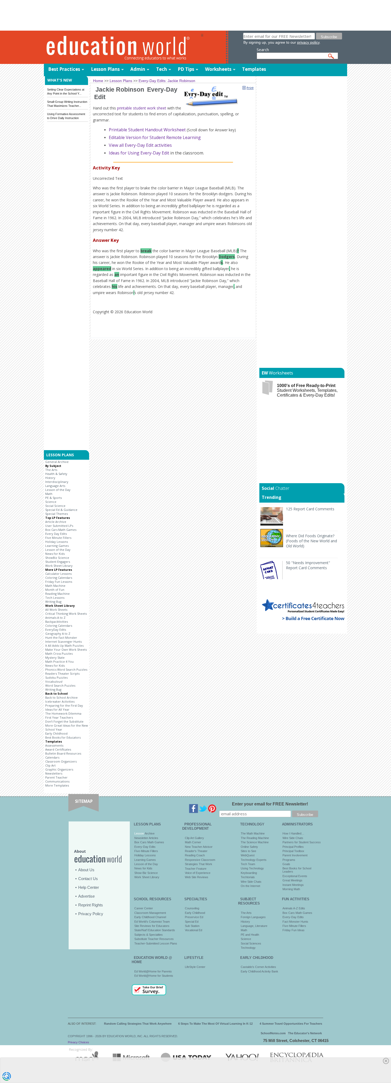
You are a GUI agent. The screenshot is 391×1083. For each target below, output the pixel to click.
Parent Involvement (294, 855)
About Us (86, 870)
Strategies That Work (198, 864)
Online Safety (249, 846)
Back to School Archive (61, 697)
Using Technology (252, 868)
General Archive (57, 462)
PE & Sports (53, 498)
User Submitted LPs (59, 526)
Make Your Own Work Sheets (66, 650)
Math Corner (193, 842)
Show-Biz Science (146, 872)
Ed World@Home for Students (153, 975)
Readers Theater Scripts (62, 673)
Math (48, 494)
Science (50, 502)
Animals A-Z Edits (293, 908)
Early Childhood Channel (150, 917)
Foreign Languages (253, 917)
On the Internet (250, 885)
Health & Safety (56, 474)
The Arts (51, 470)
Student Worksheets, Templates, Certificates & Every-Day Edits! (307, 390)
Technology (248, 947)
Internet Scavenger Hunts (63, 642)
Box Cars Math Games (60, 530)
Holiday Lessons (56, 542)
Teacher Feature (195, 868)
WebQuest (248, 855)
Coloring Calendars (58, 578)
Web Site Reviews (196, 877)
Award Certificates (58, 749)
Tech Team (248, 864)
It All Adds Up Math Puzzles (64, 646)
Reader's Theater (196, 851)
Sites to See (248, 851)
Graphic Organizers (59, 769)
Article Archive (55, 522)
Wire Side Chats (251, 881)
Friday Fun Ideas (293, 930)
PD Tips (186, 69)
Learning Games (57, 546)
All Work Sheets (56, 610)
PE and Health (250, 934)
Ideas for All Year (57, 709)
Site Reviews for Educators (151, 925)
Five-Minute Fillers (146, 851)
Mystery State (55, 657)
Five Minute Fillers (58, 538)
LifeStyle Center (195, 966)
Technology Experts (254, 859)
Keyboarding (249, 872)
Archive (149, 833)
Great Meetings (292, 880)
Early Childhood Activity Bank (259, 971)
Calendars (52, 757)
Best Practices (64, 69)
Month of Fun (54, 590)
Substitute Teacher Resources (154, 938)
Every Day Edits (56, 534)
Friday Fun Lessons (58, 582)
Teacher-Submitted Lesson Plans (155, 943)
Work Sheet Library (59, 566)
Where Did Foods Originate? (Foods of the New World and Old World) (311, 540)
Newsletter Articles (146, 838)
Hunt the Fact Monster (61, 638)
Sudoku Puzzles (56, 677)
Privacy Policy (90, 913)
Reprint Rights (90, 905)
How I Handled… (293, 833)
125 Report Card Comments (310, 508)
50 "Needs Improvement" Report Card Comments (308, 565)
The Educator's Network (305, 1033)
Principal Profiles (293, 846)
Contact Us (88, 878)
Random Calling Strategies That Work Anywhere (138, 1023)
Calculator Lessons (58, 574)
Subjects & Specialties (148, 934)
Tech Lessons (54, 598)
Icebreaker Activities (59, 701)
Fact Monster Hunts (295, 921)
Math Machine (55, 586)
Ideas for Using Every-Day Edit (139, 153)
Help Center (88, 887)
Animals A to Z (55, 618)
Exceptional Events (294, 876)
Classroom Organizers (61, 761)
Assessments (54, 745)
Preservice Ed (194, 917)
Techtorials (248, 877)
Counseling (192, 908)
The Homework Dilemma (63, 713)
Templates (254, 69)
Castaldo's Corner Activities (258, 966)
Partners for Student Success (301, 842)
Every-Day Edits (145, 846)
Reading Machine (57, 594)
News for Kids (55, 554)
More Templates (57, 785)
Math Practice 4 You (59, 661)
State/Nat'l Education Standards (154, 930)
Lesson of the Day (57, 490)
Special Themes (56, 514)
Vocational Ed (193, 930)
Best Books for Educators (63, 737)
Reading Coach (195, 855)
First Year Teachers (59, 717)
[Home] (122, 48)
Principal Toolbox (293, 851)
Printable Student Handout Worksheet (148, 130)
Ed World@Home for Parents (153, 971)
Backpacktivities (56, 622)
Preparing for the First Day (64, 705)
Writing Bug (53, 602)
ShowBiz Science (57, 558)
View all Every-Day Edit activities (140, 145)
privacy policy (308, 42)
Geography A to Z (57, 634)
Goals (286, 864)
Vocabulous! (54, 681)
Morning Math (291, 889)
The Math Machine (253, 833)
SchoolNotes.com (273, 1033)
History (50, 478)
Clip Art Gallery (194, 838)
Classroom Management (150, 912)
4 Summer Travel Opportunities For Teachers (291, 1023)
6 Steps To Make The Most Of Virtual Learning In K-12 (215, 1023)
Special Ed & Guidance (61, 510)
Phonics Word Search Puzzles (66, 669)
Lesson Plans (105, 69)
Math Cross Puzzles (59, 653)
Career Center (143, 908)
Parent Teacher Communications (57, 779)
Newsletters (53, 773)
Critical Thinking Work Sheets (66, 614)
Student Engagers (57, 562)
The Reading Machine (255, 838)
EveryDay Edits (55, 630)
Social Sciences (251, 943)
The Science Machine (255, 842)
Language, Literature (254, 925)
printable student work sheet (141, 108)
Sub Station (192, 925)
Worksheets (218, 69)
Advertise (86, 896)
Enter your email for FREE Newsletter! (270, 804)
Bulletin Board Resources (63, 753)
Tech (161, 69)
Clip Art (50, 765)
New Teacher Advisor (199, 846)
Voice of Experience (197, 872)
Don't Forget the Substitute (64, 721)
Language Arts (55, 486)
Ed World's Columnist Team (152, 921)
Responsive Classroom (200, 859)
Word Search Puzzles (60, 685)
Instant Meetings (293, 884)
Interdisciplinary (56, 482)
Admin (137, 69)
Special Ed (191, 921)
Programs (288, 859)
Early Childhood (56, 733)
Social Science (55, 506)
